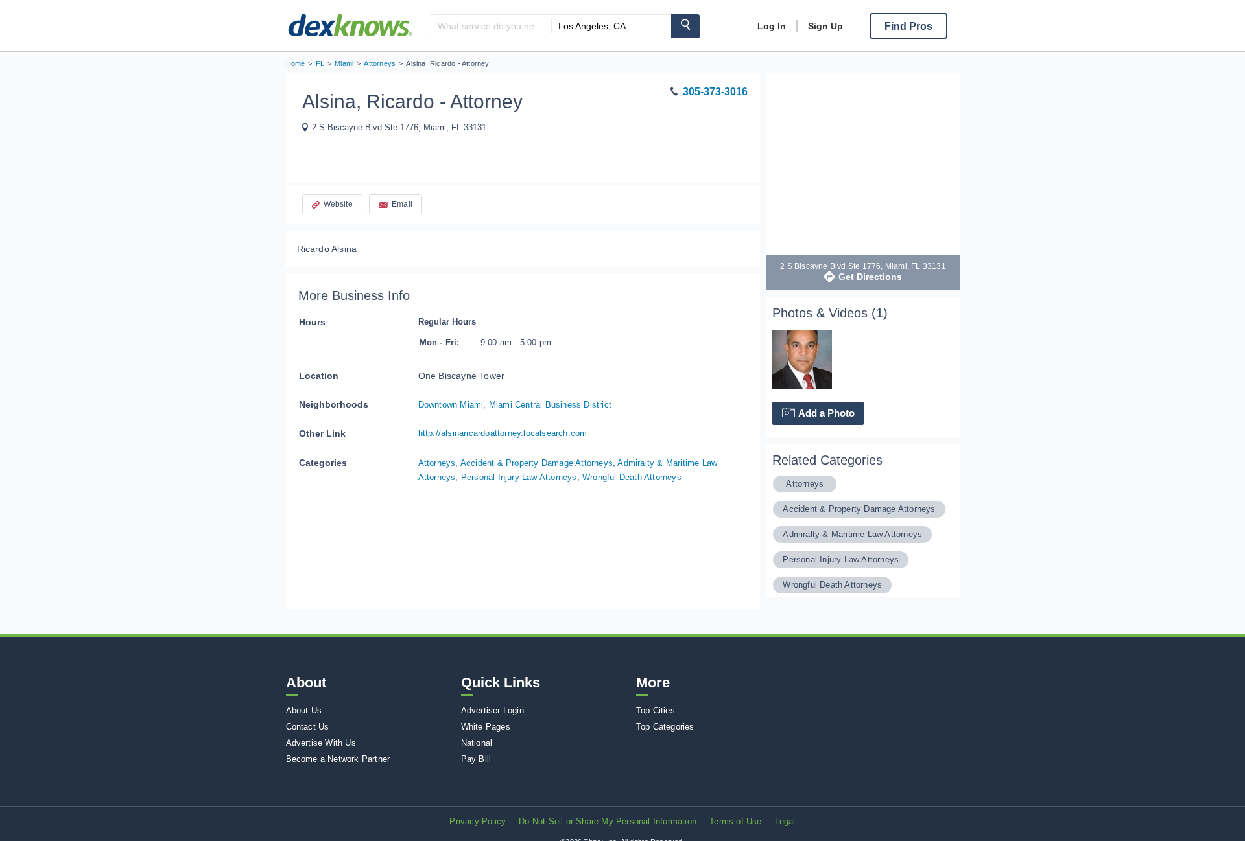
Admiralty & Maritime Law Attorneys (852, 534)
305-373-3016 (715, 91)
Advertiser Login (492, 710)
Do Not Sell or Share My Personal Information (607, 821)
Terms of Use (735, 821)
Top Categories (665, 727)
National (477, 743)
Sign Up (825, 26)
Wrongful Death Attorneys (632, 477)
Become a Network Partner (338, 759)
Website (338, 204)
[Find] (685, 26)
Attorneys (437, 463)
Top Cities (655, 710)
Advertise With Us (321, 743)
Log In (771, 26)
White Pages (485, 727)
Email (402, 204)
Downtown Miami (451, 404)
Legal (785, 821)
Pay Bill (476, 759)
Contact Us (307, 727)
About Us (304, 710)
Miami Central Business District (550, 404)
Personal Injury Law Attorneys (519, 477)
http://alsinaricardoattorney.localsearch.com (502, 433)
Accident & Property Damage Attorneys (536, 463)
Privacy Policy (477, 821)
